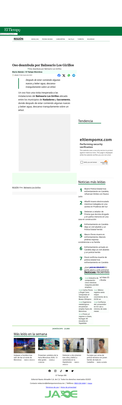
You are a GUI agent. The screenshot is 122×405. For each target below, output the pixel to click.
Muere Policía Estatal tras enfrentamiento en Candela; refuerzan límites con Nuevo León (93, 192)
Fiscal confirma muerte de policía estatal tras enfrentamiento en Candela (96, 260)
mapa (90, 383)
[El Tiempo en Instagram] (56, 371)
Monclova (35, 39)
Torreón (81, 39)
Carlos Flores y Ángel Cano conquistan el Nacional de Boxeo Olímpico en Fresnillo (86, 294)
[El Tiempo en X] (72, 371)
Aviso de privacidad (68, 387)
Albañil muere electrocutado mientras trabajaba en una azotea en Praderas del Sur (96, 204)
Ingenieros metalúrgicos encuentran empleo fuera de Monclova (85, 306)
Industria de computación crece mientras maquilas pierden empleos (92, 282)
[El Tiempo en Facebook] (51, 371)
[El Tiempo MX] (12, 31)
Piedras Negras (47, 39)
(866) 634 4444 (80, 383)
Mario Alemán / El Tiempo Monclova (27, 72)
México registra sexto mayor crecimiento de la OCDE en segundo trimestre (101, 294)
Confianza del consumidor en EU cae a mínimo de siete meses (100, 306)
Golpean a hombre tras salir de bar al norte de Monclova (24, 357)
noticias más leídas (97, 267)
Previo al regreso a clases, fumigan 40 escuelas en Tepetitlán (85, 318)
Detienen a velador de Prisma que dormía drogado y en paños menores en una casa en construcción (93, 215)
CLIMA (67, 329)
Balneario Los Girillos (32, 187)
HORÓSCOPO (58, 329)
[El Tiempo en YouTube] (68, 371)
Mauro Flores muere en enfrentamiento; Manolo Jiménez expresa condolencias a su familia (92, 238)
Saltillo (71, 39)
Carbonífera (60, 39)
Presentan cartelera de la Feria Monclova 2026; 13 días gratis (48, 358)
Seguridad (90, 39)
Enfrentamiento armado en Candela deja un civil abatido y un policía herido (96, 250)
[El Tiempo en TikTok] (62, 371)
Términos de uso (52, 387)
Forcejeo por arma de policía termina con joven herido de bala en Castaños (97, 358)
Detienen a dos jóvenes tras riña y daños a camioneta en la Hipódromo (72, 359)
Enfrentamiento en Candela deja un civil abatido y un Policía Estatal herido (96, 227)
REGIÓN (18, 38)
